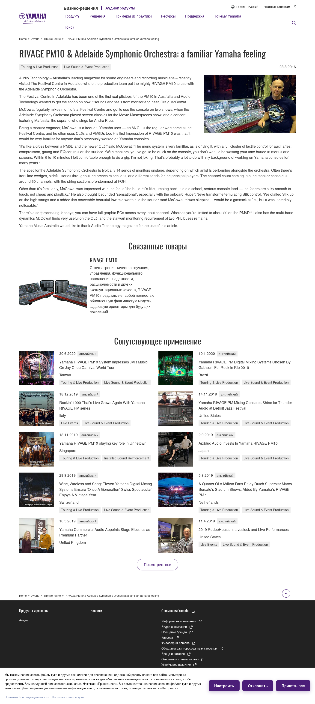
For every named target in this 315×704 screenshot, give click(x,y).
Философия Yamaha (175, 643)
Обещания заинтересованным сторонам (189, 648)
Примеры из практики (133, 16)
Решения (97, 16)
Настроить (224, 685)
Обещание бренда (174, 632)
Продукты (72, 16)
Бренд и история (173, 653)
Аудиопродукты (120, 8)
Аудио (35, 39)
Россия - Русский (247, 7)
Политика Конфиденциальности (27, 697)
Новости (96, 610)
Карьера (167, 637)
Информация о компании (178, 621)
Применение (52, 39)
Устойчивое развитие (176, 664)
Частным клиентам (277, 7)
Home (23, 39)
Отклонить (258, 685)
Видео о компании (174, 626)
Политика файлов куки (68, 697)
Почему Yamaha (227, 16)
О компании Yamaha (175, 610)
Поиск (69, 27)
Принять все (293, 685)
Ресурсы (168, 16)
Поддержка (194, 16)
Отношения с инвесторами (180, 659)
